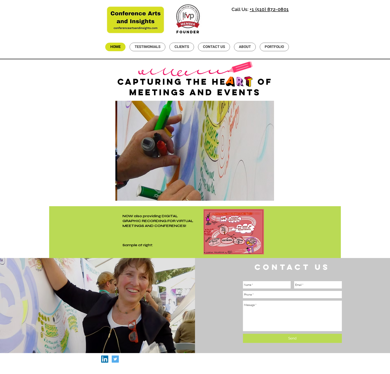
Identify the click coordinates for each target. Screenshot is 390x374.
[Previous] (121, 151)
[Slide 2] (195, 194)
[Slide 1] (189, 194)
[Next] (268, 151)
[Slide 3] (199, 194)
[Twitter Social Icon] (115, 359)
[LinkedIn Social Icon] (104, 359)
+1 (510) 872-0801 (269, 9)
